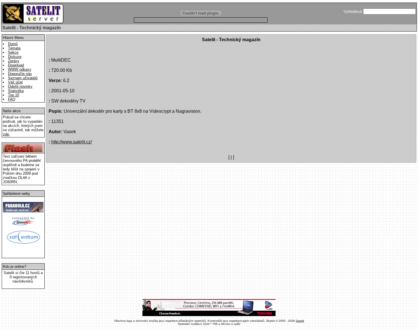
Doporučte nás (20, 74)
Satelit (300, 320)
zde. (6, 134)
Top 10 (13, 95)
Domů (13, 44)
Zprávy (13, 61)
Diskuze (14, 57)
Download (16, 65)
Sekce (13, 52)
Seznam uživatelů (23, 78)
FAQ (11, 99)
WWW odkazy (19, 69)
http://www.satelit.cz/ (71, 141)
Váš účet (15, 82)
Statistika (16, 91)
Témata (14, 48)
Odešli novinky (20, 86)
